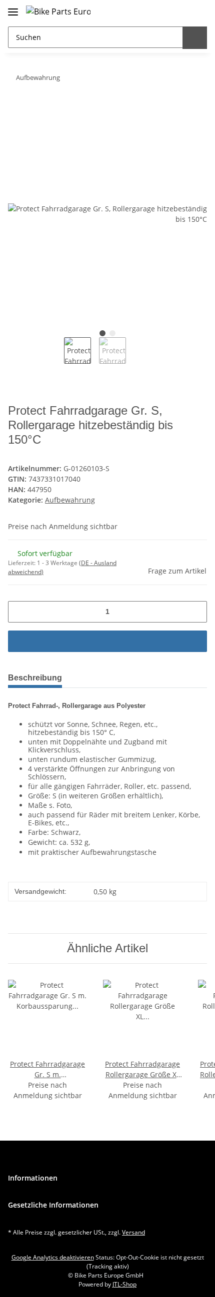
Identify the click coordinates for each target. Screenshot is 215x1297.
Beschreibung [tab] (35, 677)
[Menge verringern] (19, 612)
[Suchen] (194, 37)
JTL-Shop (124, 1284)
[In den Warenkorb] (16, 108)
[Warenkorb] (197, 11)
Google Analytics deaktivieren (53, 1257)
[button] (177, 11)
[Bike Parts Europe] (58, 11)
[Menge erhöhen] (195, 612)
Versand (133, 1232)
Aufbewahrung (70, 500)
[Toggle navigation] (13, 7)
